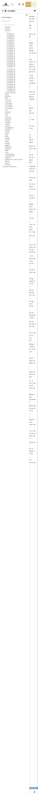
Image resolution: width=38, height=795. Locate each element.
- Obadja (7, 138)
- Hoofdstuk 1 (10, 34)
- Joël (6, 135)
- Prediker (7, 121)
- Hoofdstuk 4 (10, 38)
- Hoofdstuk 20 (10, 65)
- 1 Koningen (8, 103)
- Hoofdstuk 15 (10, 56)
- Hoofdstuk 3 (10, 37)
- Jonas (6, 140)
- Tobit (6, 150)
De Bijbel (11, 11)
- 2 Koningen (8, 105)
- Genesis (7, 27)
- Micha (6, 142)
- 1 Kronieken (8, 106)
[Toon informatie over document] (5, 10)
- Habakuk (7, 164)
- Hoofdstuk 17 (10, 60)
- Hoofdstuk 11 (10, 50)
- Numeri (7, 32)
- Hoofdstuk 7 (10, 43)
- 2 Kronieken (8, 108)
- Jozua (6, 94)
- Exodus (7, 28)
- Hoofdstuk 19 (10, 63)
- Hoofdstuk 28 (10, 78)
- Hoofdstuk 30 (10, 81)
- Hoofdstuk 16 (10, 58)
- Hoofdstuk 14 (10, 55)
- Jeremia (7, 126)
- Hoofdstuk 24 (10, 71)
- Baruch (7, 161)
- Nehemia (7, 112)
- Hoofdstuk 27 (10, 76)
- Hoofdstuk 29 (10, 79)
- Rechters (7, 96)
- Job (6, 115)
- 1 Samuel (7, 99)
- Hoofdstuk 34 (10, 87)
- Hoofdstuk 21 (10, 66)
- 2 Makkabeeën (9, 156)
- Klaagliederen (9, 128)
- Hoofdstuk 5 (10, 40)
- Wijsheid (7, 157)
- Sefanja (7, 143)
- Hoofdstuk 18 (10, 61)
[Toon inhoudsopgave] (3, 10)
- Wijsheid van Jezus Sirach (13, 159)
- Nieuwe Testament (9, 166)
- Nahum (7, 163)
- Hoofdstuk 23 (10, 69)
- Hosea (6, 133)
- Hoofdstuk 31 (10, 82)
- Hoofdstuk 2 (10, 35)
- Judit (6, 152)
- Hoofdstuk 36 (10, 91)
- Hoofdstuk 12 (10, 51)
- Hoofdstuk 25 (10, 73)
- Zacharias (8, 147)
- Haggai (6, 145)
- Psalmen (7, 117)
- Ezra (6, 110)
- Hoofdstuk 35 (10, 89)
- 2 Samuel (7, 101)
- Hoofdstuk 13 (10, 53)
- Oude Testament (8, 25)
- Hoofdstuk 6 (10, 42)
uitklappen (7, 21)
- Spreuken (7, 119)
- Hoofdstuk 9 (10, 47)
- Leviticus (7, 30)
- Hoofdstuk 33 (10, 86)
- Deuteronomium (10, 92)
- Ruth (6, 98)
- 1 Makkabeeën (9, 154)
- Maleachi (7, 149)
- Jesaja (6, 124)
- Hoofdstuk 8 (10, 45)
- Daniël (6, 131)
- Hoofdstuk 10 (10, 48)
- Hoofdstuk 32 (10, 84)
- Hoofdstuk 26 (10, 74)
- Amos (6, 136)
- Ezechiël (7, 129)
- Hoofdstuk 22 (10, 68)
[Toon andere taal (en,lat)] (35, 10)
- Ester (6, 114)
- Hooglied (7, 122)
